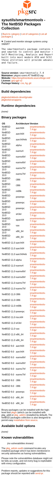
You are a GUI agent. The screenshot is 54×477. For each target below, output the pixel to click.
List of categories (30, 34)
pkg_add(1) (20, 415)
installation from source (25, 420)
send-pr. (39, 473)
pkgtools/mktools (10, 97)
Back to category (11, 34)
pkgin (14, 412)
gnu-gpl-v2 (16, 80)
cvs (22, 83)
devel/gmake (25, 97)
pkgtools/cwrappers (11, 100)
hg (26, 83)
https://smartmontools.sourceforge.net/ (31, 78)
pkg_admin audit (14, 448)
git (30, 83)
